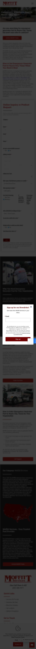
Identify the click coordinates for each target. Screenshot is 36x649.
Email (7, 316)
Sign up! (18, 339)
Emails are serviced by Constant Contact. (22, 333)
